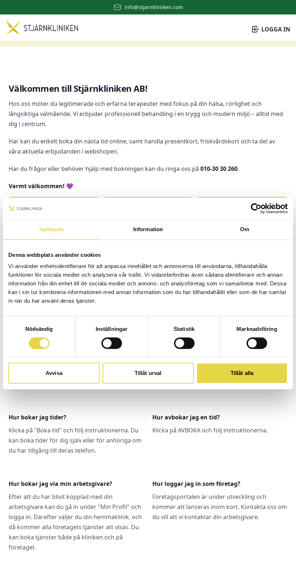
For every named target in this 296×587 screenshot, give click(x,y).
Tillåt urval (148, 373)
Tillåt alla (242, 373)
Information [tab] (148, 229)
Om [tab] (244, 229)
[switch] (111, 343)
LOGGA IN (275, 29)
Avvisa (53, 373)
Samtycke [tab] (51, 229)
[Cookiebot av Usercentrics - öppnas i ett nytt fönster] (256, 208)
